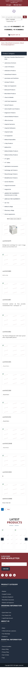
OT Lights (7, 158)
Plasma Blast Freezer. (11, 441)
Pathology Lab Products (11, 170)
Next (8, 509)
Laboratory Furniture (10, 63)
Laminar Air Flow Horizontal (9, 296)
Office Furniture (9, 120)
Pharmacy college (9, 210)
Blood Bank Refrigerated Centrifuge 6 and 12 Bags (13, 237)
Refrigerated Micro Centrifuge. (10, 358)
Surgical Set (8, 189)
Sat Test (7, 202)
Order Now (18, 5)
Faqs (3, 657)
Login (9, 5)
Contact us (4, 636)
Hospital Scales (9, 132)
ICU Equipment (9, 135)
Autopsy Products (9, 82)
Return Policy (5, 649)
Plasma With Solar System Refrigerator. (13, 468)
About (3, 628)
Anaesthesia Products (10, 74)
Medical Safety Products (11, 155)
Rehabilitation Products (11, 178)
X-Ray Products (9, 143)
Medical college (9, 206)
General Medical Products (11, 116)
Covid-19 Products (9, 66)
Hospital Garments (10, 124)
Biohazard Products (10, 89)
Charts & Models (9, 97)
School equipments (10, 214)
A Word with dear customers (9, 631)
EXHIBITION (14, 2)
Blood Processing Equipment (12, 43)
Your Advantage (6, 633)
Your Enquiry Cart (6, 615)
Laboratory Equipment (7, 597)
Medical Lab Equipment (8, 602)
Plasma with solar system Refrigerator (13, 328)
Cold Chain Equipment (11, 101)
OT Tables (7, 162)
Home (3, 43)
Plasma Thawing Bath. (12, 414)
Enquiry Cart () (15, 34)
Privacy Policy (5, 652)
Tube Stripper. (8, 496)
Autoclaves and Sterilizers (12, 78)
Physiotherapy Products (11, 174)
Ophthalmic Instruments (11, 166)
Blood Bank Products (10, 93)
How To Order (5, 655)
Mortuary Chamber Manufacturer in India (14, 58)
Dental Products (9, 105)
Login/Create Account (7, 618)
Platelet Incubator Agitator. (10, 387)
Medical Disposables (10, 139)
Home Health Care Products (12, 109)
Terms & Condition (6, 646)
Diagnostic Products (10, 112)
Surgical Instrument (10, 185)
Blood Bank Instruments (12, 43)
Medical (4, 591)
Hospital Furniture (6, 594)
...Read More (20, 246)
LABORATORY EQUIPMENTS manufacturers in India (12, 194)
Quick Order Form (6, 612)
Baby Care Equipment (10, 86)
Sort (8, 218)
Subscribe (6, 569)
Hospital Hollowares (10, 128)
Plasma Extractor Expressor (9, 267)
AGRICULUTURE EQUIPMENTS (12, 199)
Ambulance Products (10, 70)
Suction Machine (9, 181)
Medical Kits (8, 147)
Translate (18, 21)
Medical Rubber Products (11, 151)
